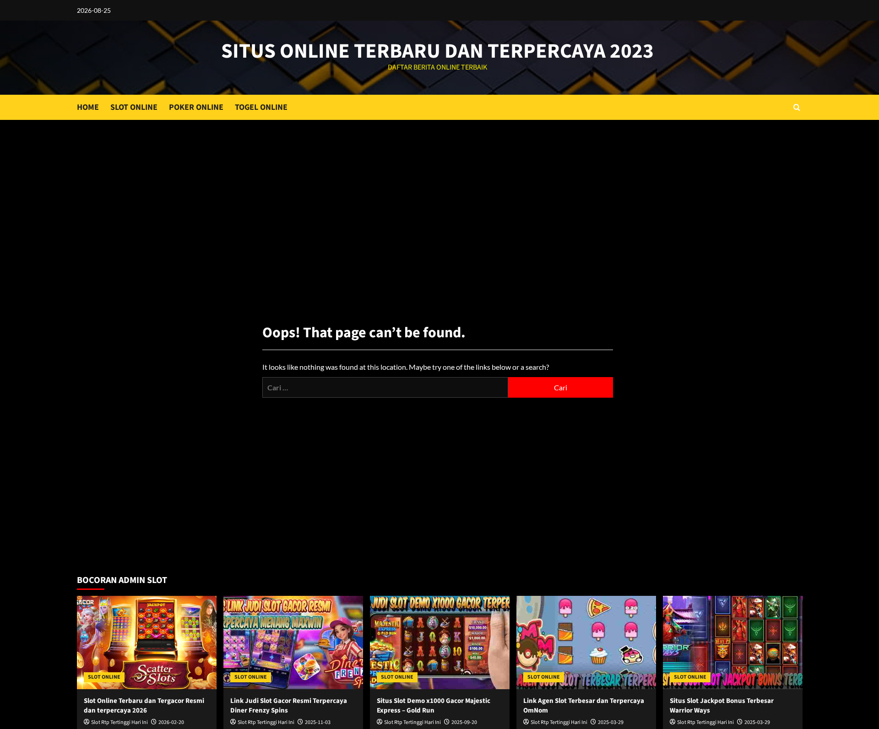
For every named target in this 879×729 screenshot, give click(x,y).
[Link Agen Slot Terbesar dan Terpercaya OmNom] (586, 642)
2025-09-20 (464, 722)
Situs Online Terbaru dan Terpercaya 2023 (437, 51)
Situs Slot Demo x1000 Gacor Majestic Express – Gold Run (433, 705)
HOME (88, 107)
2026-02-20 (171, 722)
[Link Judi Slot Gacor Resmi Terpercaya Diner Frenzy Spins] (293, 642)
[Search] (797, 107)
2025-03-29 (611, 722)
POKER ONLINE (196, 107)
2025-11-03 (318, 722)
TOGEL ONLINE (261, 107)
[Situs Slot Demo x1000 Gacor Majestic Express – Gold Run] (440, 642)
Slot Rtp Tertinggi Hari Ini (119, 722)
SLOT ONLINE (133, 107)
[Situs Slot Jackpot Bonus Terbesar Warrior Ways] (733, 642)
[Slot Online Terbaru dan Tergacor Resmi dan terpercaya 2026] (147, 642)
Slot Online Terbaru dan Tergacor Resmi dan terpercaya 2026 (144, 705)
